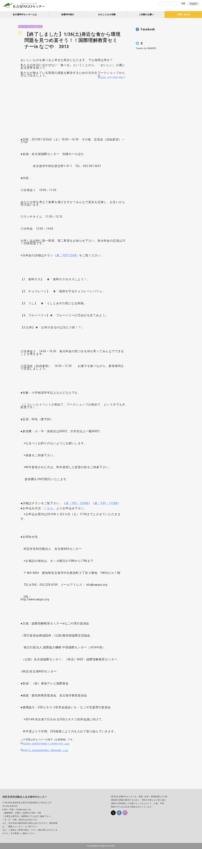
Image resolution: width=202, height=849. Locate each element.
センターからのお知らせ (30, 27)
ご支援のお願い (146, 14)
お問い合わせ (183, 14)
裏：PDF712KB (66, 255)
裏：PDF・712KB (105, 503)
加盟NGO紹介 (67, 14)
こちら (48, 508)
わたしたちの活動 (107, 14)
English (193, 3)
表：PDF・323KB (77, 503)
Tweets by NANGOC (146, 48)
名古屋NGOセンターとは (25, 14)
